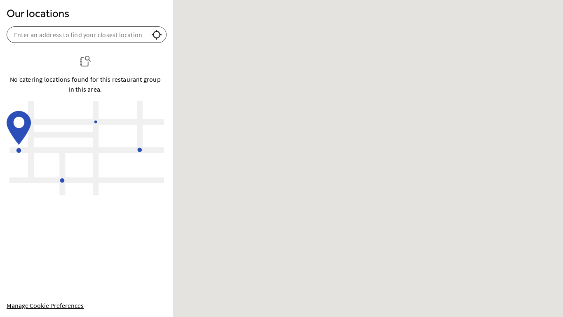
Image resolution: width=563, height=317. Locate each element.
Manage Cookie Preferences (45, 305)
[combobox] (78, 34)
